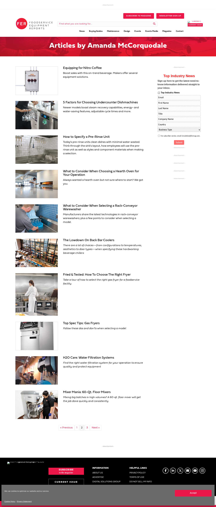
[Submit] (154, 24)
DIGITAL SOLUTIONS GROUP (106, 482)
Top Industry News (170, 93)
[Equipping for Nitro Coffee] (36, 80)
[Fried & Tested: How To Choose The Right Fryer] (36, 294)
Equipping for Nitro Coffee (82, 68)
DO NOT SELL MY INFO (140, 482)
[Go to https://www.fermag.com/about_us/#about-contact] (188, 471)
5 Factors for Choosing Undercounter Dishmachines (100, 102)
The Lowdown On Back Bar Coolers (88, 240)
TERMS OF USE (136, 477)
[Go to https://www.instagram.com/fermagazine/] (202, 471)
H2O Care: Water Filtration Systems (88, 357)
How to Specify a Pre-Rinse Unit (86, 137)
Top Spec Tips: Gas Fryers (81, 323)
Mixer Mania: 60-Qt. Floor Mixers (87, 392)
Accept (193, 493)
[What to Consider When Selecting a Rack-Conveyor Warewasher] (36, 218)
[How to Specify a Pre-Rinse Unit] (36, 149)
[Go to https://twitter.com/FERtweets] (180, 471)
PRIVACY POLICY (137, 473)
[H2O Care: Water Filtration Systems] (36, 370)
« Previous (66, 427)
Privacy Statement (24, 501)
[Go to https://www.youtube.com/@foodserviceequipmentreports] (195, 471)
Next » (96, 427)
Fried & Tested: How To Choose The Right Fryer (97, 274)
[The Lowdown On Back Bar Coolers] (36, 252)
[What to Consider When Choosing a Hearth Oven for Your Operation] (36, 184)
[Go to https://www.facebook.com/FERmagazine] (166, 471)
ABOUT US (97, 473)
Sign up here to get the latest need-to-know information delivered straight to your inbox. (179, 84)
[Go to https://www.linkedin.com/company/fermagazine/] (173, 471)
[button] (138, 16)
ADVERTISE (98, 477)
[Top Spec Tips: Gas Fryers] (36, 335)
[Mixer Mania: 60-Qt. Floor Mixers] (36, 404)
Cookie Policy (9, 501)
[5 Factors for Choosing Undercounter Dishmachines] (36, 115)
